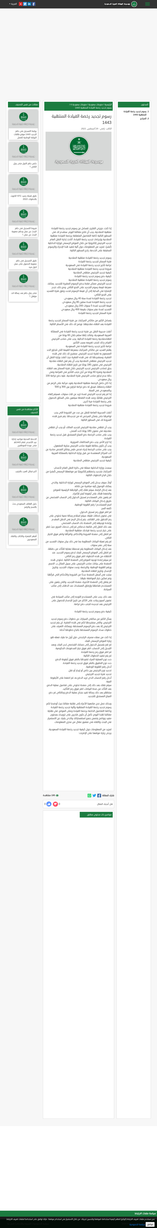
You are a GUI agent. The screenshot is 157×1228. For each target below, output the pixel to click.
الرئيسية (108, 104)
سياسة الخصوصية (137, 1224)
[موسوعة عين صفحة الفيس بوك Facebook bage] (33, 4)
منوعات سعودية (95, 104)
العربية (13, 3)
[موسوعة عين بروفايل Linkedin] (29, 4)
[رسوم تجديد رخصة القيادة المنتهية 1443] (99, 795)
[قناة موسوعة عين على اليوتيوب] (21, 4)
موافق (150, 1224)
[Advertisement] (78, 31)
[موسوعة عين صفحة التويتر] (25, 4)
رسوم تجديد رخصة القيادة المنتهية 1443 (93, 107)
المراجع (143, 118)
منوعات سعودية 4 (79, 104)
